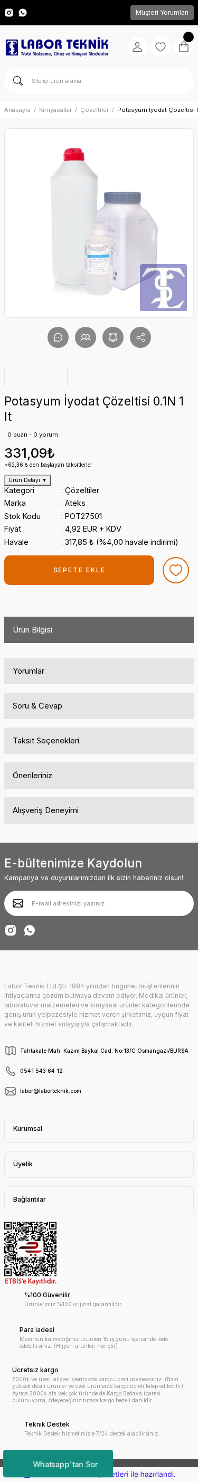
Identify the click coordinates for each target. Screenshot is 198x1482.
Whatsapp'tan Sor (65, 1463)
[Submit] (18, 903)
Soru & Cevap (37, 706)
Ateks (75, 502)
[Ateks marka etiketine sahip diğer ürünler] (36, 377)
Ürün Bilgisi (32, 630)
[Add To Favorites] (176, 570)
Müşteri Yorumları (162, 12)
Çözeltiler (82, 490)
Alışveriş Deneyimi (46, 810)
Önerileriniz (32, 775)
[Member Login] (137, 47)
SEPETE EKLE (79, 570)
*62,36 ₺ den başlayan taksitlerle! (48, 464)
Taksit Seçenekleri (46, 740)
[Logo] (57, 47)
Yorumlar (28, 671)
